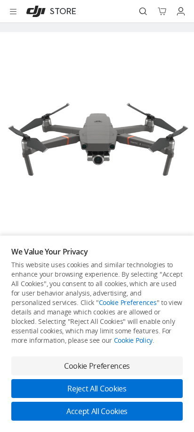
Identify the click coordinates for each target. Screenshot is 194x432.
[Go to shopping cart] (162, 11)
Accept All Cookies (97, 411)
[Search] (143, 11)
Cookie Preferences (128, 302)
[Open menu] (13, 11)
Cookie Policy (133, 340)
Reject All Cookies (96, 388)
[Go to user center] (180, 11)
